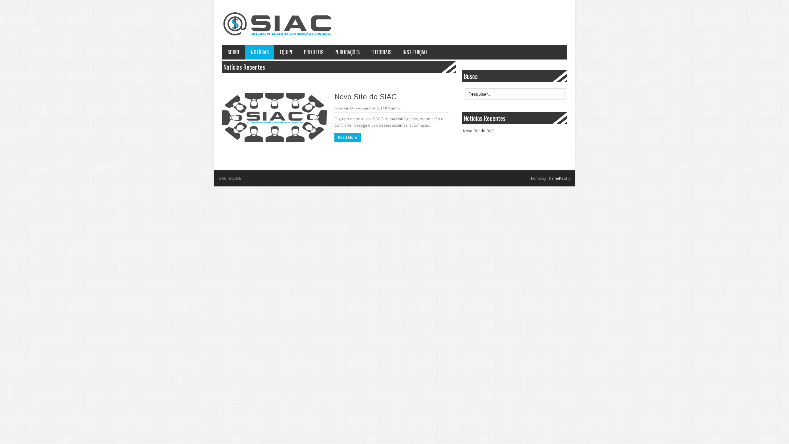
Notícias (260, 52)
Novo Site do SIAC (365, 96)
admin (344, 108)
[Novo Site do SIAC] (274, 117)
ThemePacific (558, 178)
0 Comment (394, 108)
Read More (347, 137)
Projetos (313, 52)
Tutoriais (381, 52)
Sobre (233, 52)
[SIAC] (277, 23)
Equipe (286, 52)
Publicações (347, 52)
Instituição (415, 52)
